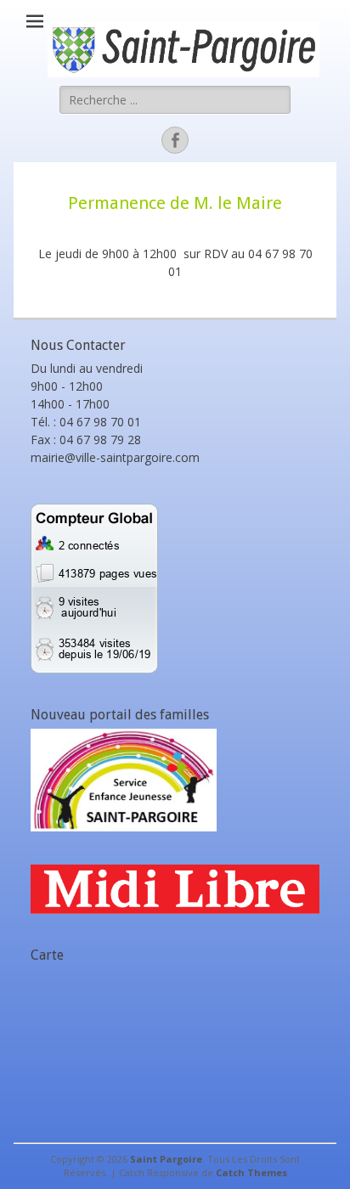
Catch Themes (251, 1172)
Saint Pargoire (166, 1158)
